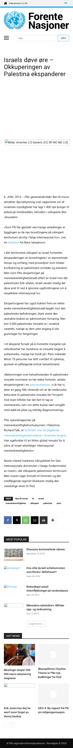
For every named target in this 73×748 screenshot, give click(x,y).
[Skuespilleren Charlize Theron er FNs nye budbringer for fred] (53, 654)
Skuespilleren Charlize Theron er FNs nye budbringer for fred (52, 673)
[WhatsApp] (26, 520)
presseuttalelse (40, 384)
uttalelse (13, 242)
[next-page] (12, 724)
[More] (53, 520)
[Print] (43, 520)
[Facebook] (8, 520)
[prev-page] (6, 724)
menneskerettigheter (16, 503)
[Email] (35, 520)
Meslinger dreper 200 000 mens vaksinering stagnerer (17, 674)
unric (58, 503)
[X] (17, 520)
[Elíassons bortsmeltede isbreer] (13, 554)
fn (33, 498)
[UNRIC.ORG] (36, 21)
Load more (35, 623)
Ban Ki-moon (21, 498)
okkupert (34, 503)
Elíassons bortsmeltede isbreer (46, 549)
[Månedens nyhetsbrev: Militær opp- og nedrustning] (13, 610)
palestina (47, 503)
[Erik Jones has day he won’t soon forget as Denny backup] (19, 694)
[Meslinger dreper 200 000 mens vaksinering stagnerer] (19, 655)
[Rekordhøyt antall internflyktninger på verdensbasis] (13, 591)
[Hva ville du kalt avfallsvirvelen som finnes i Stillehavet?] (13, 573)
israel (41, 498)
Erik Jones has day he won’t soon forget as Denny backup (17, 712)
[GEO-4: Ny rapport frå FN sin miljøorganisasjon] (53, 694)
